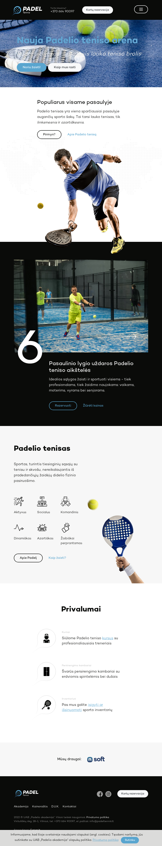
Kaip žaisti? (57, 558)
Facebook (100, 794)
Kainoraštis (40, 807)
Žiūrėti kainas (93, 406)
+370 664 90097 (62, 11)
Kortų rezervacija (97, 10)
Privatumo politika (97, 817)
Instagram (108, 794)
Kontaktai (69, 807)
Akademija (21, 807)
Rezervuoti (63, 406)
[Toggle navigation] (141, 9)
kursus (107, 638)
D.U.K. (55, 807)
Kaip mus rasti (65, 67)
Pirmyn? (49, 134)
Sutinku (130, 840)
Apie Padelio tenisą (81, 134)
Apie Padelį (28, 558)
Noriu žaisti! (31, 67)
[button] (130, 306)
